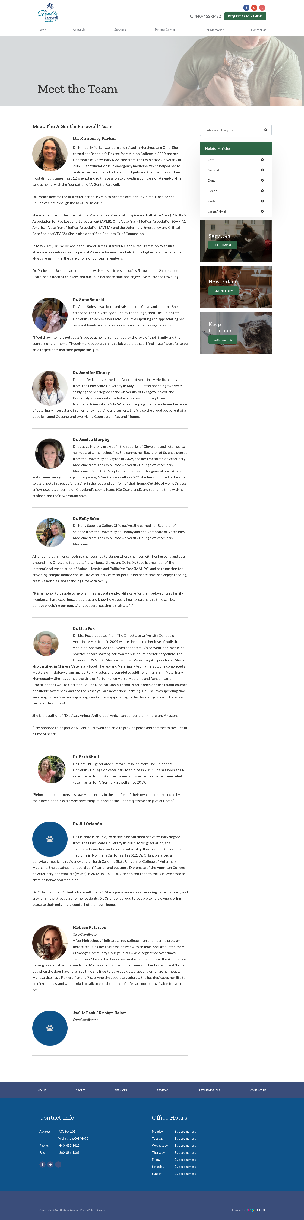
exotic (212, 201)
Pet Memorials (214, 30)
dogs (211, 180)
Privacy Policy (87, 1210)
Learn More (223, 245)
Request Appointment (245, 16)
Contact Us (258, 30)
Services (121, 1090)
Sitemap (101, 1210)
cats (211, 159)
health (212, 190)
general (213, 170)
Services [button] (120, 29)
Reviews (163, 1090)
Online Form (223, 290)
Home (42, 30)
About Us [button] (79, 29)
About (80, 1090)
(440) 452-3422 (69, 1145)
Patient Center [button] (165, 29)
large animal (217, 211)
